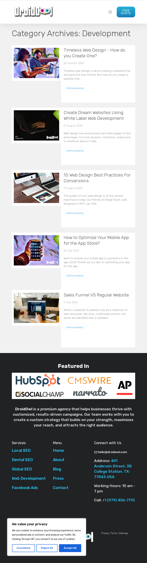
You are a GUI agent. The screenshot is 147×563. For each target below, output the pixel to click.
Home (58, 450)
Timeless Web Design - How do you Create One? (94, 52)
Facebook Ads (25, 487)
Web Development (29, 478)
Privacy (105, 533)
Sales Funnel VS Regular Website (96, 295)
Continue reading (74, 88)
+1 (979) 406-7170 (118, 500)
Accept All (70, 548)
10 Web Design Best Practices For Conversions (97, 177)
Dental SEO (22, 459)
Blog (57, 469)
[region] (46, 537)
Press (58, 478)
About (58, 459)
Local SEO (21, 450)
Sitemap (123, 533)
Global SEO (22, 469)
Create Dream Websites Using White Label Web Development (94, 115)
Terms (114, 533)
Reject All (47, 548)
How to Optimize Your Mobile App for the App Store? (96, 240)
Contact (60, 487)
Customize (23, 548)
